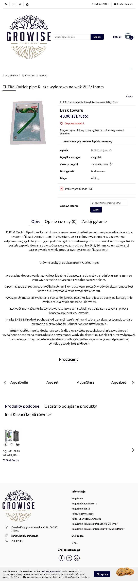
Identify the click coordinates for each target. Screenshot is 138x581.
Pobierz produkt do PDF (79, 188)
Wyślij (96, 209)
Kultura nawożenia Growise (86, 518)
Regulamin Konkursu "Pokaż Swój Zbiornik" (95, 523)
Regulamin (77, 498)
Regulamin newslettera (84, 503)
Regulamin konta (81, 508)
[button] (78, 491)
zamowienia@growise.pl (24, 535)
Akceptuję (102, 574)
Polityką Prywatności (51, 571)
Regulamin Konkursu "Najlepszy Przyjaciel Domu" (98, 528)
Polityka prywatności (83, 513)
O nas (74, 542)
